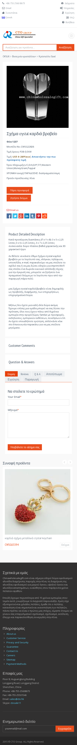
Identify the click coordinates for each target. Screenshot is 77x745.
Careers (10, 655)
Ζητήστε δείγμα (18, 198)
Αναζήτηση (65, 47)
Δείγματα (69, 3)
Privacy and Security (17, 642)
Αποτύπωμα (54, 374)
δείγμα (65, 544)
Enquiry (11, 374)
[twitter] (15, 215)
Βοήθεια (70, 22)
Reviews (25, 374)
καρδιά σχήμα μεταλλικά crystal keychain (28, 538)
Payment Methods (16, 664)
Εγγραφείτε (64, 728)
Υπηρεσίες (69, 8)
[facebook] (9, 215)
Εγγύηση (69, 12)
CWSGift (6, 56)
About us (11, 633)
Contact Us (12, 651)
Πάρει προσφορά (19, 190)
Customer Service (16, 638)
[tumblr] (32, 215)
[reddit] (44, 215)
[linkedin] (26, 215)
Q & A (37, 374)
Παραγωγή (32, 379)
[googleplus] (20, 215)
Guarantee (12, 646)
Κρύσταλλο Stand (47, 56)
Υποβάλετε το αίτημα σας (24, 447)
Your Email (14, 397)
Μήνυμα (13, 410)
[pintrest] (38, 215)
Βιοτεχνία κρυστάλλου (23, 56)
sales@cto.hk (16, 699)
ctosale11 (16, 703)
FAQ (72, 17)
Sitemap (10, 659)
